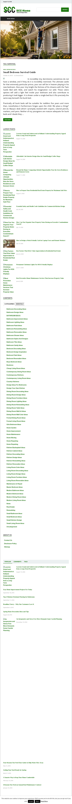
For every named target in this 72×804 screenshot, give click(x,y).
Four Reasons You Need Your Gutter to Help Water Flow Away (23, 762)
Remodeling (11, 510)
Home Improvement (14, 431)
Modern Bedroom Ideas (15, 494)
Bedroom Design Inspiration (17, 352)
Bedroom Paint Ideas (14, 355)
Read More (7, 119)
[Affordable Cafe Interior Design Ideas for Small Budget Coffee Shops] (9, 156)
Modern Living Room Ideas (16, 500)
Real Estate (11, 507)
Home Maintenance (13, 434)
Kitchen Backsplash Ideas (16, 447)
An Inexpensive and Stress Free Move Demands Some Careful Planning (39, 619)
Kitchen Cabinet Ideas (14, 451)
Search (65, 9)
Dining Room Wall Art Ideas (16, 411)
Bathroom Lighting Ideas (15, 322)
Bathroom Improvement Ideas (17, 319)
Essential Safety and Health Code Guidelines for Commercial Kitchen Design (40, 206)
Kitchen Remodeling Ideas (16, 461)
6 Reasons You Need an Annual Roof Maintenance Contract (22, 785)
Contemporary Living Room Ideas (19, 378)
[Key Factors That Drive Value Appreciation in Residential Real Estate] (9, 251)
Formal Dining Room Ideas (16, 418)
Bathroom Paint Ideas (14, 325)
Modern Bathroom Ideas (15, 490)
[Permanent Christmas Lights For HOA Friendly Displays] (9, 265)
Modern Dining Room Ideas (16, 497)
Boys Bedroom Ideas (14, 362)
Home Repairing (12, 441)
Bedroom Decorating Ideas (16, 348)
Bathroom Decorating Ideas (16, 309)
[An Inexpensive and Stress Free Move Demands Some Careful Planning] (9, 619)
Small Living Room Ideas (15, 523)
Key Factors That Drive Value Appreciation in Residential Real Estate (38, 251)
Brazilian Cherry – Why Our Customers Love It (18, 604)
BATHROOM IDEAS (13, 315)
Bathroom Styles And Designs (17, 339)
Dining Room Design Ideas (16, 395)
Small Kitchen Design (14, 520)
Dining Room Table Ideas (15, 408)
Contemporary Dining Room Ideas (19, 372)
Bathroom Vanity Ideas (15, 345)
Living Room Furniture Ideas (17, 477)
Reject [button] (37, 801)
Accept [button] (31, 801)
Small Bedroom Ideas (9, 69)
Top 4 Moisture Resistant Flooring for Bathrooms (19, 597)
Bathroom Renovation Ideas (17, 332)
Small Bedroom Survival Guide (19, 72)
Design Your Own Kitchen (16, 388)
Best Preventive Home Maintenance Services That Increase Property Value (40, 278)
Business (10, 365)
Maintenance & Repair (14, 484)
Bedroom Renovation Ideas (16, 358)
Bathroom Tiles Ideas (14, 342)
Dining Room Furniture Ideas (17, 398)
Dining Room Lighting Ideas (16, 401)
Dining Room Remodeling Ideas (18, 404)
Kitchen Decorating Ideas (16, 454)
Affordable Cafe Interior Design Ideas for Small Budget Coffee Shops (38, 156)
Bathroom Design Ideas (15, 312)
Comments (17, 561)
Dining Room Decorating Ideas (17, 391)
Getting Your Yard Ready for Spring (14, 770)
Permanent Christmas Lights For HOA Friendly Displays (34, 264)
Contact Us (8, 540)
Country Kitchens (13, 381)
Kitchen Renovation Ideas (16, 464)
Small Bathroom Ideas (14, 513)
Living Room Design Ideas (16, 474)
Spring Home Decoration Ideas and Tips (16, 611)
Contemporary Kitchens (15, 375)
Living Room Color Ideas (15, 467)
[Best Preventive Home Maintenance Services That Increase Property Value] (9, 278)
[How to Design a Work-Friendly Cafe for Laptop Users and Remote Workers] (9, 241)
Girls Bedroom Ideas (14, 424)
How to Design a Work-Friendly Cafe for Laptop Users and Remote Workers (40, 240)
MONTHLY (20, 304)
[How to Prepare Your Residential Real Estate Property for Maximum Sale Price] (9, 190)
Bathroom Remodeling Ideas (17, 329)
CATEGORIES (9, 304)
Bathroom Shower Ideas (15, 335)
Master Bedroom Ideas (15, 487)
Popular (8, 561)
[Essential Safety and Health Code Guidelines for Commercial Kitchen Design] (9, 206)
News (8, 503)
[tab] (9, 304)
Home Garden (11, 428)
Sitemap (7, 547)
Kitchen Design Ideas (14, 457)
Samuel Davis (19, 75)
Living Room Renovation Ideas (17, 480)
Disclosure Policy (10, 543)
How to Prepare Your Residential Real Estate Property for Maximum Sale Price (41, 190)
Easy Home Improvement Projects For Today (17, 589)
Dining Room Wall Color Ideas (17, 414)
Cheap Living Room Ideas (16, 368)
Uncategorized (12, 527)
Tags (25, 561)
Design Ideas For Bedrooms (17, 385)
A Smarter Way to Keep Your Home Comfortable (18, 777)
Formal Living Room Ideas (16, 421)
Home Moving (11, 437)
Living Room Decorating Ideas (17, 470)
